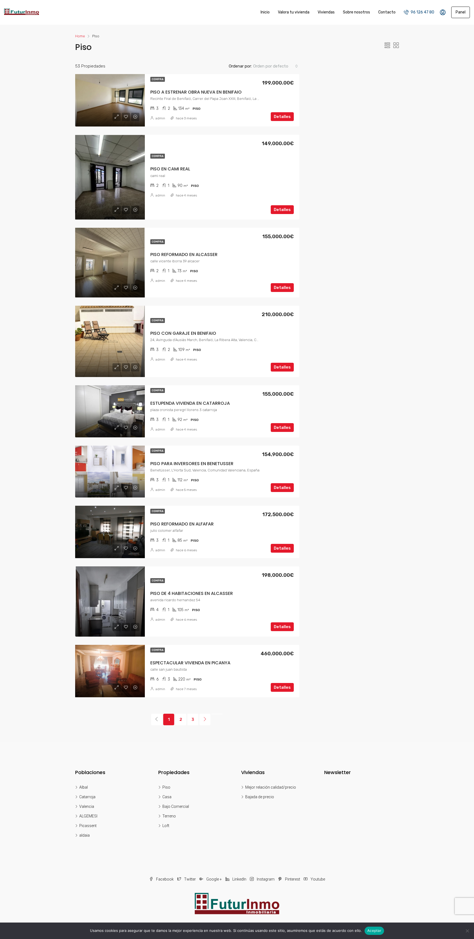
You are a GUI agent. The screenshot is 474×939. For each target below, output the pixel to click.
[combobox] (275, 66)
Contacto (387, 12)
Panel (460, 12)
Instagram (265, 879)
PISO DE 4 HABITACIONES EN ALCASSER (191, 593)
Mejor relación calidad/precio (270, 787)
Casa (166, 797)
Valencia (86, 806)
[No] (467, 931)
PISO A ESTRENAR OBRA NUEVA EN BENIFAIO (196, 92)
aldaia (84, 835)
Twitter (190, 879)
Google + (214, 879)
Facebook (164, 879)
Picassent (88, 825)
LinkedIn (239, 879)
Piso (166, 787)
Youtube (317, 879)
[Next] (204, 719)
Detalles (282, 116)
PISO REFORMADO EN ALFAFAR (182, 524)
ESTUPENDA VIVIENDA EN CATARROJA (190, 403)
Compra (157, 79)
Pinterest (292, 879)
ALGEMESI (88, 816)
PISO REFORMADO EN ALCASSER (184, 254)
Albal (83, 787)
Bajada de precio (259, 797)
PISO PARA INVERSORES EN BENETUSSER (191, 463)
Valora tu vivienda (293, 12)
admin (160, 118)
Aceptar (374, 930)
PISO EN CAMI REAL (170, 169)
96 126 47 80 (422, 12)
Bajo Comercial (175, 806)
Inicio (265, 12)
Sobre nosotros (356, 12)
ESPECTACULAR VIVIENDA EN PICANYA (190, 663)
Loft (165, 825)
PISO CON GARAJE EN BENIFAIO (183, 333)
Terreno (169, 816)
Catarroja (87, 797)
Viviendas (326, 12)
